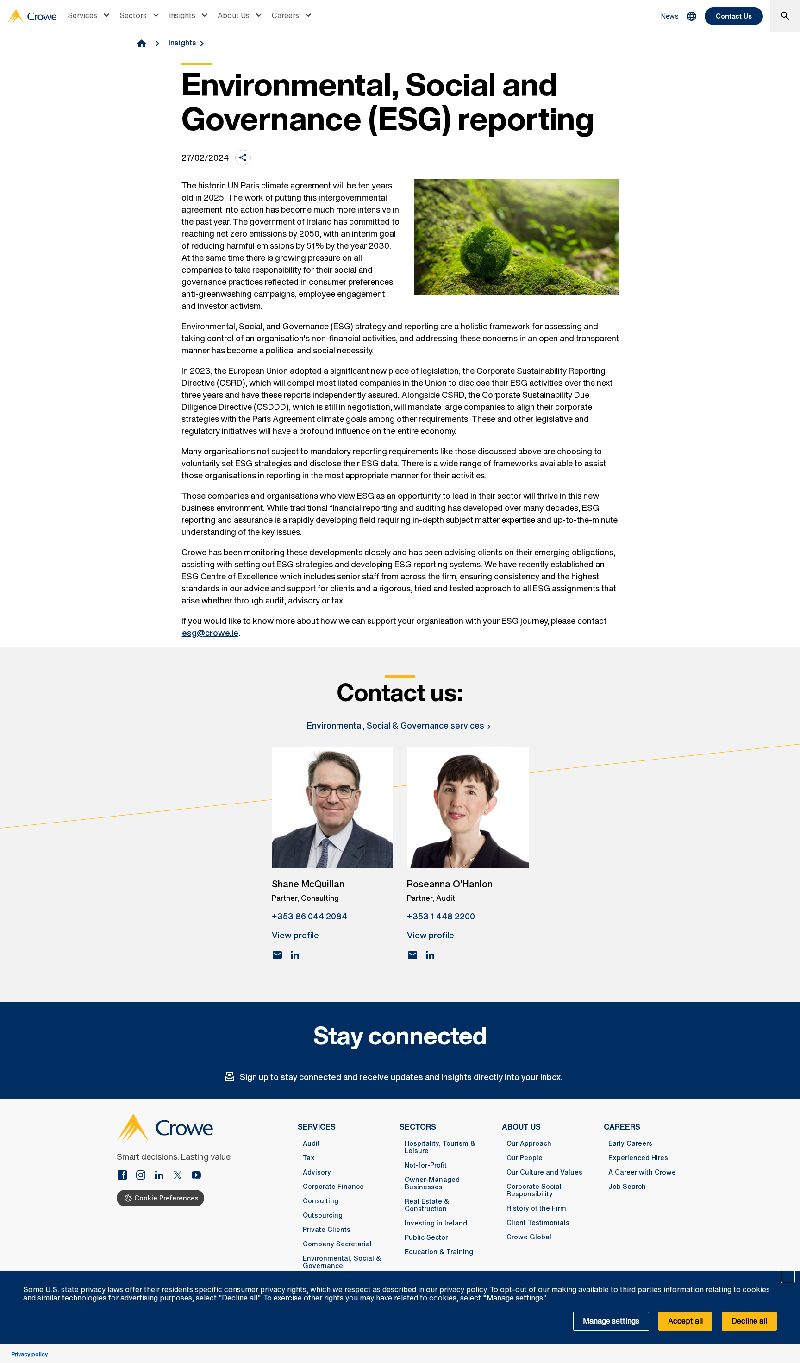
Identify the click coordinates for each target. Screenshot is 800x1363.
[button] (788, 1276)
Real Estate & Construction (427, 1205)
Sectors (133, 15)
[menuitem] (90, 16)
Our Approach (528, 1143)
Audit (311, 1143)
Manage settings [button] (611, 1320)
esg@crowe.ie (210, 633)
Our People (524, 1158)
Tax (309, 1158)
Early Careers (630, 1143)
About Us (234, 15)
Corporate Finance (333, 1186)
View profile (295, 935)
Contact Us (734, 16)
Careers (285, 15)
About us (521, 1126)
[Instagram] (144, 1175)
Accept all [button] (685, 1320)
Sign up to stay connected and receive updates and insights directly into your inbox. (401, 1077)
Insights (182, 15)
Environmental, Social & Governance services (395, 725)
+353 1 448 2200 (441, 916)
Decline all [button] (749, 1320)
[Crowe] (31, 16)
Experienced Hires (638, 1158)
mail (277, 955)
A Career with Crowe (642, 1172)
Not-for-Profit (426, 1165)
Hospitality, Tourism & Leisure (440, 1147)
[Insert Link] (126, 1175)
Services (82, 15)
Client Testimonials (537, 1222)
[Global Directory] (691, 16)
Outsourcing (323, 1215)
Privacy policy (30, 1354)
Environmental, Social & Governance (342, 1262)
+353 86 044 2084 (309, 916)
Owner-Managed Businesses (432, 1183)
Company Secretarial (337, 1244)
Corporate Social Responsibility (534, 1190)
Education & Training (439, 1252)
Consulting (320, 1201)
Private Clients (326, 1229)
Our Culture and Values (544, 1172)
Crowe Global (528, 1237)
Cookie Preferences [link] (166, 1198)
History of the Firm (536, 1208)
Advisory (317, 1172)
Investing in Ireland (436, 1223)
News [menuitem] (670, 16)
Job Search (627, 1186)
